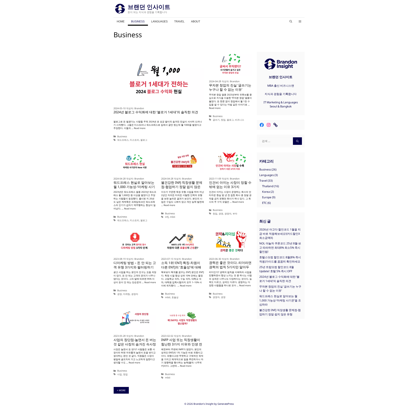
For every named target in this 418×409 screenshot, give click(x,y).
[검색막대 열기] (290, 21)
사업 (119, 374)
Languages (159, 21)
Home (121, 21)
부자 (235, 213)
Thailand (267, 186)
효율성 (175, 297)
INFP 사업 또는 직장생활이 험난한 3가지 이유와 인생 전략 (181, 344)
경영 (221, 213)
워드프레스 (123, 139)
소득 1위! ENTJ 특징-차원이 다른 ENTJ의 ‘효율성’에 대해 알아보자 (181, 267)
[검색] (297, 141)
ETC (264, 203)
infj (167, 216)
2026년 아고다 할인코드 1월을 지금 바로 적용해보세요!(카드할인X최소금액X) (280, 234)
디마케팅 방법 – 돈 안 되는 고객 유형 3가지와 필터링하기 (134, 265)
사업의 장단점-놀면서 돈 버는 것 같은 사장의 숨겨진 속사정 (134, 342)
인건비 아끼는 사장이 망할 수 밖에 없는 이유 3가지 (230, 184)
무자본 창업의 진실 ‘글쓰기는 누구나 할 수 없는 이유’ (230, 87)
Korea (266, 192)
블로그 (143, 139)
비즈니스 (239, 119)
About (195, 21)
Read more (139, 128)
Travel (179, 21)
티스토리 (134, 139)
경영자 (228, 213)
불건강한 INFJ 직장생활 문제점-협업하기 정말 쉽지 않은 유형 (181, 187)
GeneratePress (225, 403)
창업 (223, 119)
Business (138, 21)
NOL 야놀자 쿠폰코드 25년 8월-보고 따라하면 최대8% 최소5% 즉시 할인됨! (280, 247)
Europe (266, 197)
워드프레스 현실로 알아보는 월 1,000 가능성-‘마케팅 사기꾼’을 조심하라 (134, 187)
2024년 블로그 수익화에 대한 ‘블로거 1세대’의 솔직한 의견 (155, 112)
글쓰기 (216, 119)
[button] (300, 21)
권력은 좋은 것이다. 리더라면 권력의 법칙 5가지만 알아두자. (230, 267)
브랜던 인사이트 (149, 7)
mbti (172, 216)
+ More (121, 390)
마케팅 (126, 294)
